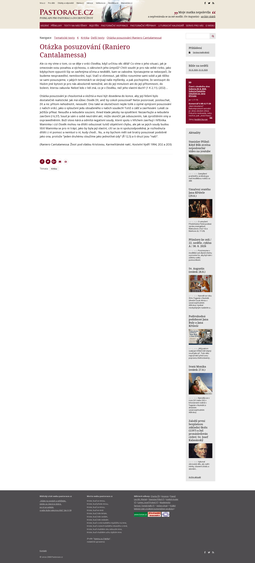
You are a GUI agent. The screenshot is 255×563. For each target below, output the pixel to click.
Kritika (85, 37)
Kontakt (43, 550)
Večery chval (161, 505)
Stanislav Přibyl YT (156, 499)
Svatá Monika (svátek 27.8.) (197, 368)
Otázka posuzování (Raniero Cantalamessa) (134, 37)
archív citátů (208, 16)
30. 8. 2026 (193, 70)
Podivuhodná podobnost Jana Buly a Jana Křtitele (198, 321)
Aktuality (194, 132)
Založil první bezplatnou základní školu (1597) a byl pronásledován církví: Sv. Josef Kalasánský (198, 430)
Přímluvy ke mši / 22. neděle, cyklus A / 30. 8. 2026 (200, 243)
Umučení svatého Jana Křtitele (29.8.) (200, 192)
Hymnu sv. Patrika (101, 538)
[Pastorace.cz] (66, 14)
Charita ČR (155, 496)
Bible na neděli (198, 65)
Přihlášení (195, 48)
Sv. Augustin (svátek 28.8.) (197, 270)
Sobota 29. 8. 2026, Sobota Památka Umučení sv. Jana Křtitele (197, 92)
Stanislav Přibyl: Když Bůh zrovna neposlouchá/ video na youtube (200, 146)
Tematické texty (64, 37)
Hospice (165, 496)
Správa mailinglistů (201, 52)
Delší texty (97, 37)
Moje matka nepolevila (194, 12)
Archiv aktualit (195, 477)
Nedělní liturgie (201, 119)
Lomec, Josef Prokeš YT (148, 502)
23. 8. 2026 (203, 70)
